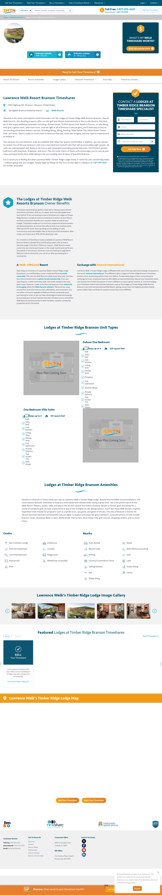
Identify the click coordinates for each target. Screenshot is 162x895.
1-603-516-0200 (122, 12)
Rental (17, 636)
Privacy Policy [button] (131, 883)
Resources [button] (99, 3)
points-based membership (49, 279)
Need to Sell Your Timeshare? (79, 72)
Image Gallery (59, 79)
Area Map (107, 79)
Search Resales (149, 636)
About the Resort (11, 79)
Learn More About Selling (17, 681)
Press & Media (33, 847)
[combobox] (119, 134)
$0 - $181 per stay (82, 54)
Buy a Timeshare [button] (57, 3)
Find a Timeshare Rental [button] (79, 3)
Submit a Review (33, 853)
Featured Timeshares (84, 79)
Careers (31, 844)
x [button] (158, 872)
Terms (151, 166)
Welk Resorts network (44, 287)
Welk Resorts (57, 110)
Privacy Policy (151, 156)
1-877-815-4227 (126, 9)
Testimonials (32, 850)
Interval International (95, 273)
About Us (31, 842)
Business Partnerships (35, 856)
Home (5, 17)
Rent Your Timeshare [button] (36, 3)
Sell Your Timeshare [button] (13, 3)
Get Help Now (134, 149)
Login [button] (142, 3)
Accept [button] (137, 888)
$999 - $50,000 (43, 54)
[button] (25, 10)
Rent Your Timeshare (94, 800)
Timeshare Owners (129, 79)
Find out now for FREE (139, 48)
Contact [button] (153, 3)
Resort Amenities (36, 79)
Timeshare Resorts (16, 17)
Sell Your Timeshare (150, 10)
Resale (7, 636)
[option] (22, 611)
